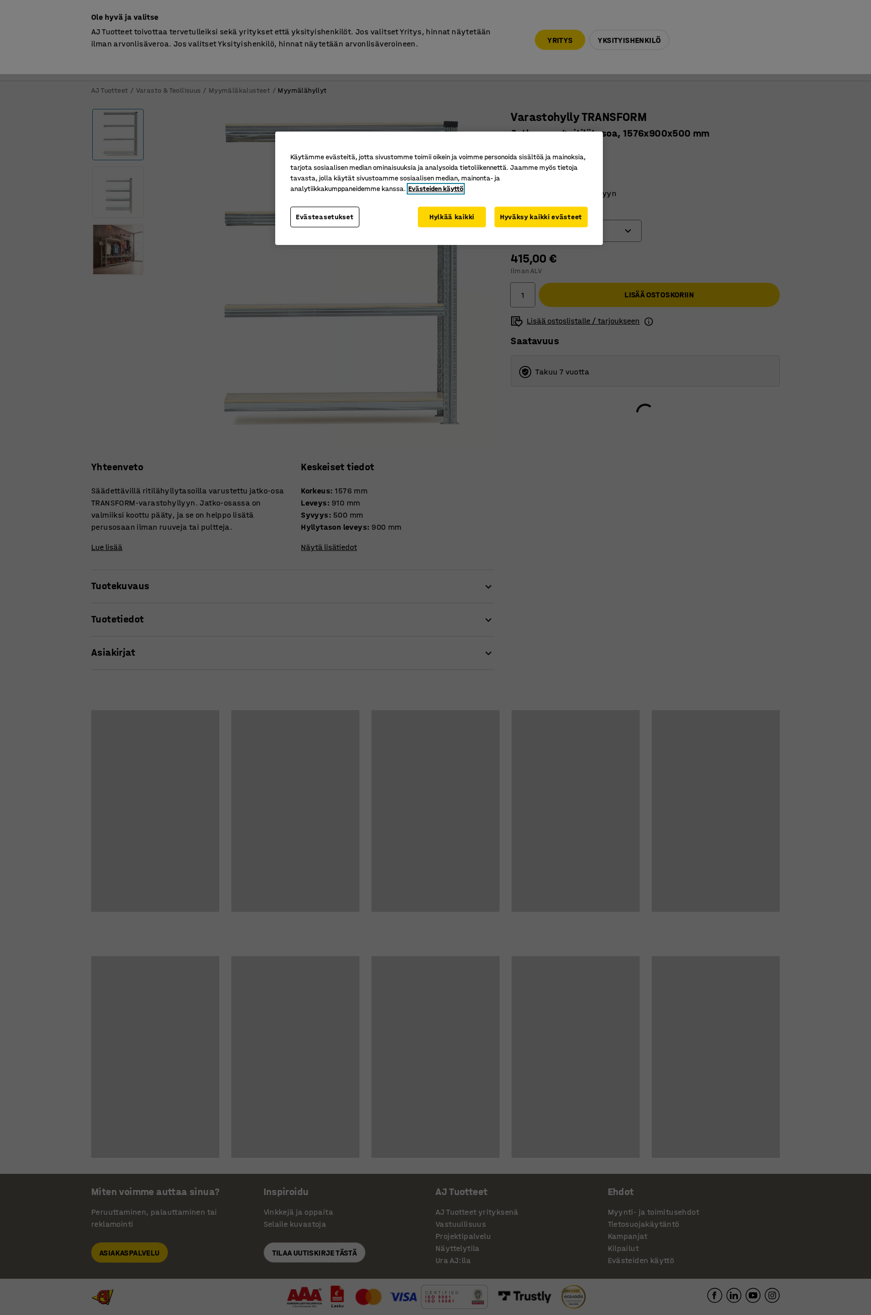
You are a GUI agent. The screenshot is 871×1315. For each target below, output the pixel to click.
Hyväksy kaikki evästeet (541, 217)
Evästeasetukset (325, 217)
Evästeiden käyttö (435, 188)
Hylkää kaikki (451, 217)
